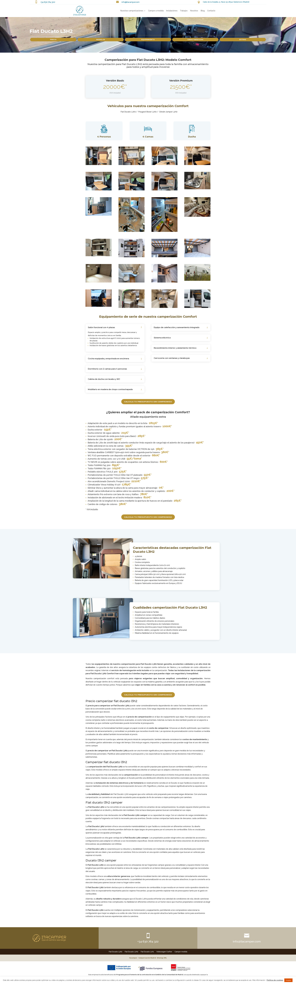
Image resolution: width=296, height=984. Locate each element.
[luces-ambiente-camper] (197, 164)
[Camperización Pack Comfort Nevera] (164, 231)
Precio (53, 39)
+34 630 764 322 (47, 2)
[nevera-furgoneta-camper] (99, 215)
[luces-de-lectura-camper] (197, 256)
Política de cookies (275, 980)
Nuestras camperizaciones (131, 11)
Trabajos (184, 11)
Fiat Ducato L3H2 (115, 951)
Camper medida (181, 951)
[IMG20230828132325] (132, 307)
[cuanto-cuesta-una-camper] (99, 164)
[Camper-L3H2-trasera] (197, 280)
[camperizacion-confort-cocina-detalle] (132, 231)
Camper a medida (156, 11)
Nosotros (194, 11)
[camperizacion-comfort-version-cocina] (197, 189)
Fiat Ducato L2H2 (131, 951)
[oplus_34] (99, 282)
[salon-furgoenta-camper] (99, 190)
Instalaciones (171, 11)
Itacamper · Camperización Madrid (142, 958)
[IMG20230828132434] (164, 307)
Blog (203, 11)
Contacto (211, 11)
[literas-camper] (132, 256)
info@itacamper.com (130, 2)
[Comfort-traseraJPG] (99, 255)
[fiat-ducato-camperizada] (164, 256)
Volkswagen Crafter (164, 951)
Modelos (100, 39)
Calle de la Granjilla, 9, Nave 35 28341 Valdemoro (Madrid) (226, 2)
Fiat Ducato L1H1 (147, 951)
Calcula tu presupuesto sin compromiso (148, 402)
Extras (242, 39)
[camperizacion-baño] (164, 282)
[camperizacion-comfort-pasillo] (99, 306)
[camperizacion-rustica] (164, 164)
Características (195, 39)
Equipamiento (148, 39)
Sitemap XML (162, 958)
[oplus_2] (164, 190)
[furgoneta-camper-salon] (132, 190)
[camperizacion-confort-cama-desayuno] (197, 216)
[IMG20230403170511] (132, 282)
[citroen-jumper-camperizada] (132, 164)
